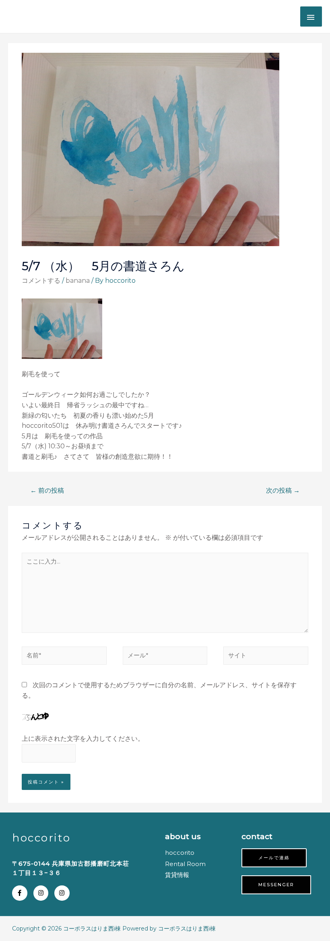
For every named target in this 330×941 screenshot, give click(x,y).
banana (78, 280)
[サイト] (265, 657)
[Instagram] (41, 893)
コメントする (41, 280)
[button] (274, 857)
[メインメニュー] (311, 16)
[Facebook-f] (19, 893)
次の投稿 (283, 490)
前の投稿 (47, 490)
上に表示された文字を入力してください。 (83, 738)
